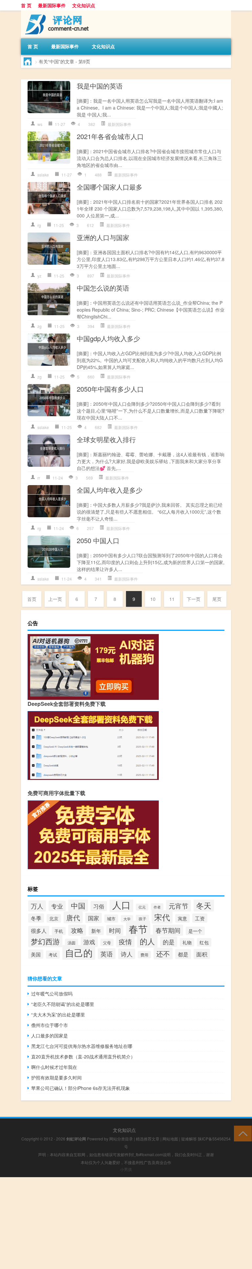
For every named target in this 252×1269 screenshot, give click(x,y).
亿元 (142, 907)
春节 (138, 928)
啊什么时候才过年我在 (54, 1067)
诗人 (127, 954)
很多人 (39, 930)
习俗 (98, 906)
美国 (36, 954)
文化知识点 (83, 5)
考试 (53, 955)
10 (153, 599)
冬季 (36, 918)
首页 (31, 599)
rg (39, 225)
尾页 (216, 599)
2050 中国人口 (98, 540)
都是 (183, 954)
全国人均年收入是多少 (109, 490)
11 (172, 599)
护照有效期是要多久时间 (56, 1077)
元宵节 (178, 906)
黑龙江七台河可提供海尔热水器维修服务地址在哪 (81, 1046)
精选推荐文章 (147, 1138)
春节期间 (168, 930)
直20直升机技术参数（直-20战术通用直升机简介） (83, 1056)
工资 (200, 918)
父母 (107, 942)
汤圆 (71, 942)
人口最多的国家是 (49, 1035)
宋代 (162, 917)
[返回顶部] (241, 1133)
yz (39, 275)
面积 (201, 954)
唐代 (73, 917)
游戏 (89, 941)
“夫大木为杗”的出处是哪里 (58, 1014)
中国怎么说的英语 (103, 288)
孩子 (142, 918)
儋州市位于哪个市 (49, 1025)
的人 (147, 941)
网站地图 (170, 1138)
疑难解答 (189, 1138)
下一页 (193, 599)
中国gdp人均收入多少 (108, 338)
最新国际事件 (52, 5)
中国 (78, 905)
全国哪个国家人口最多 (109, 187)
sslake (43, 174)
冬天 (203, 905)
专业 (57, 906)
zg (39, 326)
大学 (127, 918)
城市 (111, 918)
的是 (169, 941)
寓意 (182, 918)
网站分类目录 (121, 1138)
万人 (37, 906)
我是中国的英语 (100, 86)
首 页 (26, 5)
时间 (115, 930)
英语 (106, 953)
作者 (157, 907)
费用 (144, 954)
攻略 (77, 930)
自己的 (79, 952)
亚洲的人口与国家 (103, 237)
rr (38, 478)
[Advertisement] (126, 1223)
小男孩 (126, 1169)
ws (39, 124)
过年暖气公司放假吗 (52, 993)
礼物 (187, 942)
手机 (58, 931)
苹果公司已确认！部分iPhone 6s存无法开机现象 (80, 1088)
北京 (53, 918)
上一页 (55, 599)
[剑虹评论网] (55, 13)
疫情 (125, 941)
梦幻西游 (45, 941)
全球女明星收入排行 (106, 439)
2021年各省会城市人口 (110, 136)
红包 (204, 942)
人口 (121, 904)
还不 (163, 953)
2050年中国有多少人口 (110, 389)
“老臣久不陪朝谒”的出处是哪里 (62, 1004)
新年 (96, 930)
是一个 (195, 931)
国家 (93, 918)
